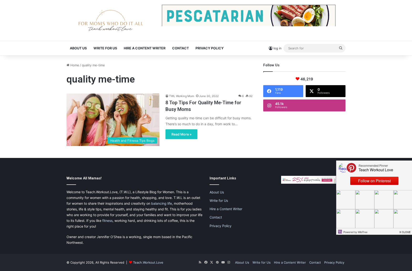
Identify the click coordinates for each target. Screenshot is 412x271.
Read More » (181, 134)
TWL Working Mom (181, 96)
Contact (180, 48)
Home (74, 65)
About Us (78, 48)
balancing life (161, 203)
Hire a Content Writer (144, 48)
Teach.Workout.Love (148, 262)
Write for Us (105, 48)
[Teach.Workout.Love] (111, 20)
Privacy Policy (210, 48)
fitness (107, 221)
